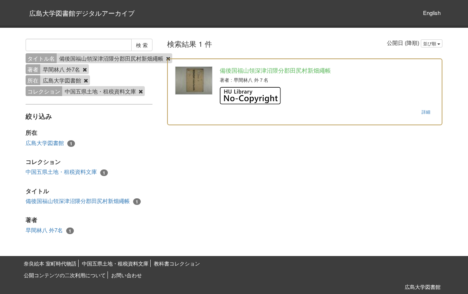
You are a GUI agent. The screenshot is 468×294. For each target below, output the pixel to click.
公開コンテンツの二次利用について (65, 275)
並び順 (430, 43)
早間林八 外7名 (48, 230)
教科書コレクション (177, 263)
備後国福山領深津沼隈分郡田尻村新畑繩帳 (82, 201)
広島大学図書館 (49, 143)
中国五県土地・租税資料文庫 (65, 172)
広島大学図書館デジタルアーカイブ (82, 13)
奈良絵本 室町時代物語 (50, 263)
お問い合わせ (126, 275)
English (432, 12)
